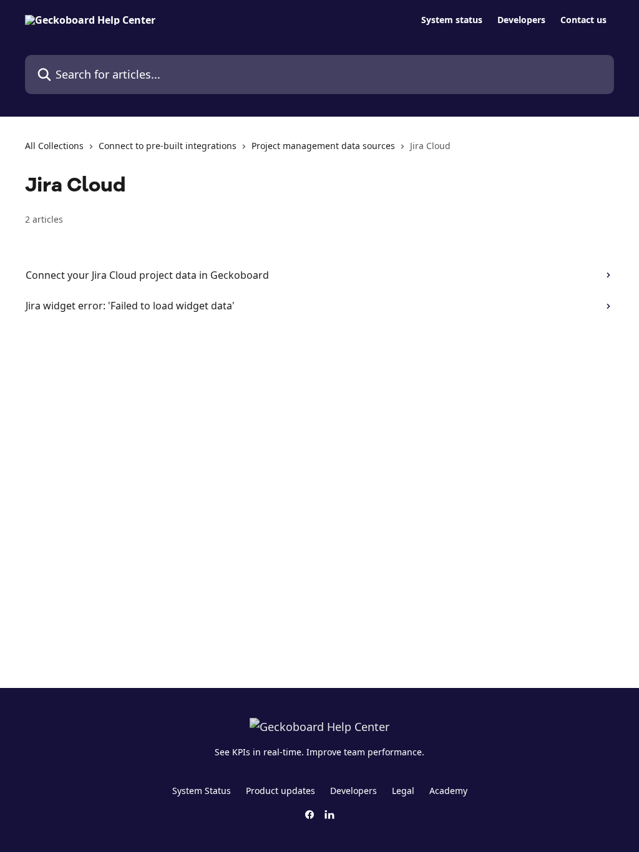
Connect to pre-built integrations (168, 146)
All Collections (54, 146)
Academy (448, 790)
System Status (201, 790)
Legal (403, 790)
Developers (521, 20)
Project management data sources (323, 146)
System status (451, 20)
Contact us (583, 20)
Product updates (280, 790)
